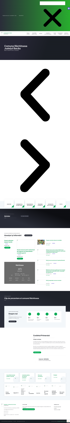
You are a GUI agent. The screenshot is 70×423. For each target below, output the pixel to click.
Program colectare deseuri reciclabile (54, 240)
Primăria (40, 33)
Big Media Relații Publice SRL (62, 421)
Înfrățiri (55, 375)
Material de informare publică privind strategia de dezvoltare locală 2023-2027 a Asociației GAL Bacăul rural (55, 271)
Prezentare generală (57, 406)
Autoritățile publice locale (34, 34)
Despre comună (28, 34)
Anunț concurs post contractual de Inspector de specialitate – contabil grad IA (26, 251)
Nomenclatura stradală (60, 34)
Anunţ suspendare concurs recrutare (53, 280)
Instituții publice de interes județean (26, 376)
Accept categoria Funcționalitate (28, 409)
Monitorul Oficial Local (66, 34)
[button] (52, 0)
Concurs (53, 253)
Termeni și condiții (57, 409)
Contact (55, 408)
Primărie (53, 243)
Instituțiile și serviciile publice (47, 34)
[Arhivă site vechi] (68, 15)
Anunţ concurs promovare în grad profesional (55, 260)
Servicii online (55, 34)
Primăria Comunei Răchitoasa (10, 404)
